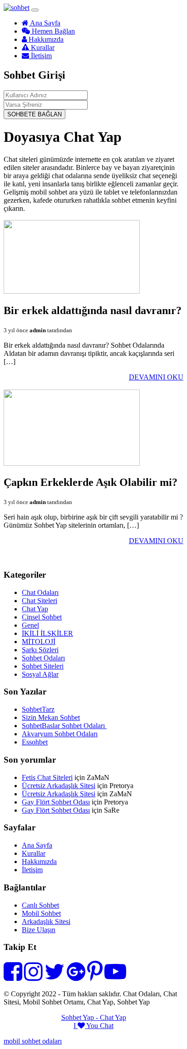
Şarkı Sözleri (40, 650)
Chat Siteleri (39, 600)
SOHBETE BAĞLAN (34, 114)
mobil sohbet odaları (33, 1041)
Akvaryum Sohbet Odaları (60, 734)
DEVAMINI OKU (156, 377)
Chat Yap (35, 609)
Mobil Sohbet (41, 913)
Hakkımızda (45, 39)
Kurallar (41, 47)
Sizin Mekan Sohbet (51, 717)
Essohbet (35, 742)
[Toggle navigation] (35, 10)
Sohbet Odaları (43, 658)
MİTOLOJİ (38, 641)
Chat (106, 1025)
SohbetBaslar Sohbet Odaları (64, 725)
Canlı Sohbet (40, 905)
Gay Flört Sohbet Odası (56, 802)
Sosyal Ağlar (40, 674)
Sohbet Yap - (80, 1017)
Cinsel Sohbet (42, 617)
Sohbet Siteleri (43, 666)
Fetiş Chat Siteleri (47, 777)
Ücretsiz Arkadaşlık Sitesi (58, 785)
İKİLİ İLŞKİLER (47, 633)
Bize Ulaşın (38, 930)
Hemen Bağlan (52, 31)
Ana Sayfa (44, 23)
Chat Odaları (40, 592)
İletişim (40, 56)
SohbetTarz (38, 709)
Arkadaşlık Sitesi (46, 921)
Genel (30, 625)
